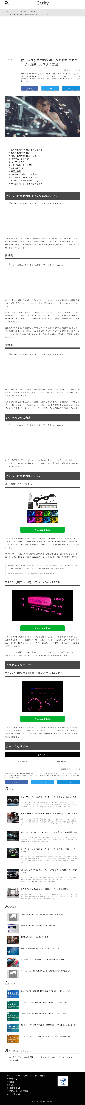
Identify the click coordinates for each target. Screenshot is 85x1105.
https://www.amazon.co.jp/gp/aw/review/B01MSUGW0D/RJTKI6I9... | (33, 573)
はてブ (71, 88)
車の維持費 (28, 1057)
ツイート (50, 88)
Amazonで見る (42, 529)
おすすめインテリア (20, 158)
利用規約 (10, 1082)
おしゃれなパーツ (19, 168)
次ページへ (62, 761)
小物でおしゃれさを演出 (22, 165)
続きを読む (42, 754)
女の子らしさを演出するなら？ (25, 177)
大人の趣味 (13, 1060)
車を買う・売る (15, 1057)
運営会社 (10, 1085)
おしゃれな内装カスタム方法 (24, 174)
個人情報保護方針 (14, 1088)
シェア (29, 88)
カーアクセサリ (10, 59)
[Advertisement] (42, 37)
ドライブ (60, 1057)
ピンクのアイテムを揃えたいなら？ (27, 180)
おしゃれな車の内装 (20, 152)
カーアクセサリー (19, 162)
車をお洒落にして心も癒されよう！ (27, 183)
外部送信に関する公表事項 (17, 1091)
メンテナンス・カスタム (45, 1057)
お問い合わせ (12, 1078)
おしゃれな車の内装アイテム (24, 155)
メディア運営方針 (14, 1094)
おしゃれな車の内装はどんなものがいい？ (30, 149)
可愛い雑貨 (16, 171)
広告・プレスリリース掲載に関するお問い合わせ (26, 1075)
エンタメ (70, 1057)
